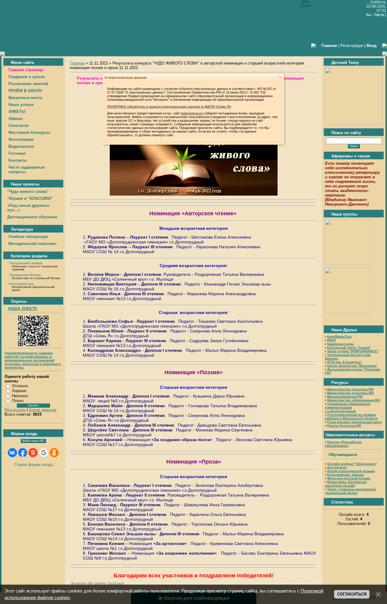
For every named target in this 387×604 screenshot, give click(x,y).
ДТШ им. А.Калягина (344, 362)
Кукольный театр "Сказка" (349, 347)
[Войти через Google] (43, 452)
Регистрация (351, 45)
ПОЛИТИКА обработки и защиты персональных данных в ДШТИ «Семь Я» (169, 106)
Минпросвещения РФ (345, 396)
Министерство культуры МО (350, 393)
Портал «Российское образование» (343, 443)
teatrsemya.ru (192, 113)
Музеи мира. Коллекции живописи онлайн (346, 483)
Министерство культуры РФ (350, 389)
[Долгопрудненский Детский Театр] (353, 123)
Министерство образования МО (353, 400)
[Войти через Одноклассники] (54, 452)
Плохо (18, 400)
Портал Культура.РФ (344, 425)
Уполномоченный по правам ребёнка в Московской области (351, 416)
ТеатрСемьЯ (116, 583)
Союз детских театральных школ (354, 422)
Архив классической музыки (351, 471)
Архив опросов (42, 410)
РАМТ (331, 340)
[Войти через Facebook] (22, 452)
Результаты (15, 410)
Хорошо (19, 390)
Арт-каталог (336, 467)
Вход (371, 45)
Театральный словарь (26, 263)
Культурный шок (21, 283)
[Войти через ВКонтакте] (12, 452)
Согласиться (351, 594)
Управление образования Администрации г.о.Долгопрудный (347, 407)
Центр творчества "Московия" (352, 366)
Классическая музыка (345, 475)
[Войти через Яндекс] (32, 452)
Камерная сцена (340, 344)
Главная (77, 63)
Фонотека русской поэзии (348, 478)
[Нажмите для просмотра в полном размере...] (194, 194)
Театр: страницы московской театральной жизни (350, 491)
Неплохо (20, 396)
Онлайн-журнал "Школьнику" (352, 464)
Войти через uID (33, 440)
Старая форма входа (33, 464)
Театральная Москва (25, 275)
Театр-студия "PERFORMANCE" (353, 351)
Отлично (20, 386)
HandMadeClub (339, 336)
